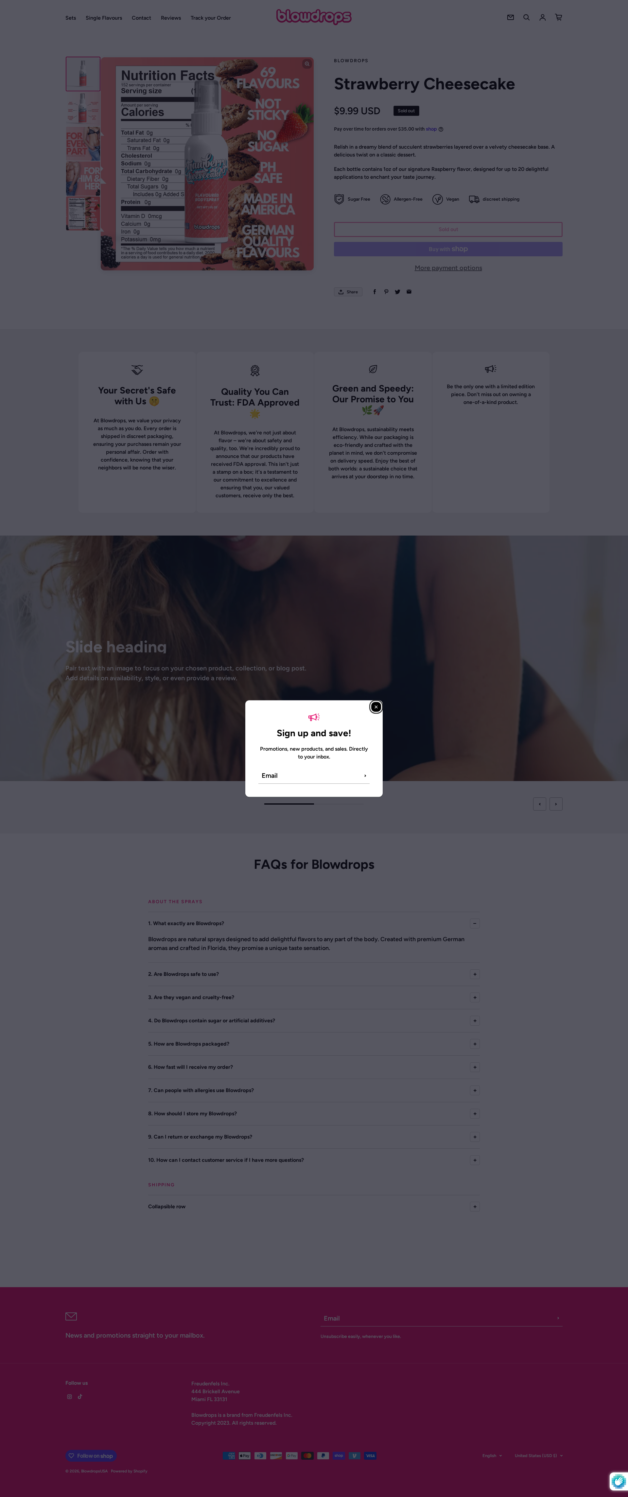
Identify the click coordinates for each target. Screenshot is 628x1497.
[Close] (376, 707)
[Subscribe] (365, 775)
